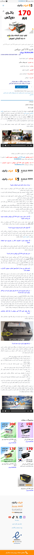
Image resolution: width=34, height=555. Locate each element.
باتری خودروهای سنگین (13, 92)
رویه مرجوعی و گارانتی (17, 527)
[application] (17, 138)
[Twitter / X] (17, 517)
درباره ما (17, 520)
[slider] (18, 145)
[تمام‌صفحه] (3, 145)
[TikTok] (13, 517)
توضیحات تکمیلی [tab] (29, 104)
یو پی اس (26, 113)
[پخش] (31, 145)
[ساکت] (5, 145)
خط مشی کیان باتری (17, 524)
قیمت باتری (26, 236)
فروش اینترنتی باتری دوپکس (25, 92)
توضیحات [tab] (31, 101)
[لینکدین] (20, 517)
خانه (32, 44)
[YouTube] (9, 517)
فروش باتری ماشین (25, 44)
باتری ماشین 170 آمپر (15, 44)
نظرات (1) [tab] (30, 107)
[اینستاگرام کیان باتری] (24, 517)
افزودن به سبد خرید (21, 86)
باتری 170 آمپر (21, 157)
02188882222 (22, 1)
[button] (3, 11)
